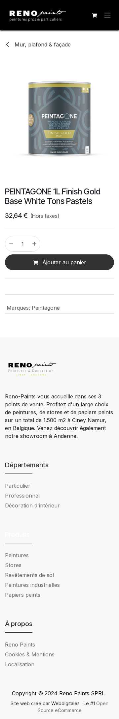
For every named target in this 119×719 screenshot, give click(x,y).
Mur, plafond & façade (42, 44)
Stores (13, 565)
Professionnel (22, 495)
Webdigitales (66, 703)
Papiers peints (22, 594)
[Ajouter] (34, 243)
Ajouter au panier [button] (63, 262)
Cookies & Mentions (30, 654)
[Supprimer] (11, 243)
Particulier (17, 485)
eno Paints (20, 644)
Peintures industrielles (35, 585)
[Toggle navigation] (107, 15)
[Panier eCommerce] (94, 15)
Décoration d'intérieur (32, 505)
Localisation (19, 664)
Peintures (17, 555)
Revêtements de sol (29, 575)
